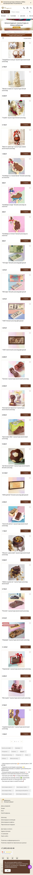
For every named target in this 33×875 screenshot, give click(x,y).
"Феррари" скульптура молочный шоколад (15, 640)
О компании (4, 833)
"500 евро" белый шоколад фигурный (14, 292)
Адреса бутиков (5, 831)
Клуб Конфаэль (5, 813)
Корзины (14, 751)
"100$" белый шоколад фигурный (12, 321)
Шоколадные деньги (7, 787)
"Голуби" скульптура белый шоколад (14, 118)
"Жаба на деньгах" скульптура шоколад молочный (15, 583)
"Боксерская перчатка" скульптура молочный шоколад (13, 408)
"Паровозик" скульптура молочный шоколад (16, 669)
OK (7, 870)
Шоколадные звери (7, 794)
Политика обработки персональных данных (13, 843)
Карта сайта (4, 836)
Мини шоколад (14, 758)
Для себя (22, 16)
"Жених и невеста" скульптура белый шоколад (14, 89)
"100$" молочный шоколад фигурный (14, 350)
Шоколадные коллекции (8, 820)
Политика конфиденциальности (10, 840)
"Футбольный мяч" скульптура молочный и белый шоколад (16, 466)
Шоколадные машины (22, 794)
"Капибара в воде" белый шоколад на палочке (14, 205)
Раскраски (4, 751)
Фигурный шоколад (7, 755)
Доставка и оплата (6, 829)
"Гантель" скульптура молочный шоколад (15, 379)
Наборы (4, 758)
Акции (3, 808)
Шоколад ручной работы (22, 790)
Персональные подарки (8, 824)
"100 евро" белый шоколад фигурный (14, 263)
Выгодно (3, 16)
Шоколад (4, 817)
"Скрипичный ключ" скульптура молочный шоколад (15, 728)
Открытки (18, 755)
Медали (22, 751)
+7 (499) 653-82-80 (24, 8)
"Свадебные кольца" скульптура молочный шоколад (16, 60)
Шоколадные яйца (7, 790)
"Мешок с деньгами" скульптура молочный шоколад (16, 553)
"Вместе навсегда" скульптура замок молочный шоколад (14, 147)
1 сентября (13, 16)
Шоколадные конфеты (7, 822)
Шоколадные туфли (22, 787)
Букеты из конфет (6, 748)
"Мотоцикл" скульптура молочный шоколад (16, 698)
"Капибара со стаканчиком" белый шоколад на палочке (16, 176)
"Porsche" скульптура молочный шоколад (15, 611)
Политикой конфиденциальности (15, 866)
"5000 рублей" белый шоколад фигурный (15, 495)
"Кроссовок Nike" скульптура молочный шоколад (15, 437)
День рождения (5, 806)
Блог (2, 810)
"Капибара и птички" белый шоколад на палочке (15, 234)
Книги (26, 755)
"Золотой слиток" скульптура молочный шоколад (15, 524)
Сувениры (17, 748)
